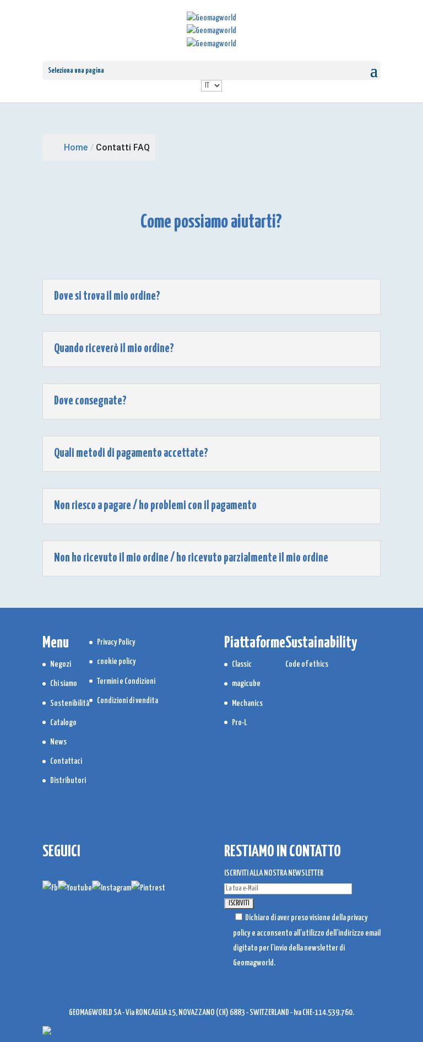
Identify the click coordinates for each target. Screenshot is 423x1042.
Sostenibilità (69, 703)
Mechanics (247, 703)
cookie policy (116, 661)
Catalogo (63, 723)
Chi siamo (63, 683)
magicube (246, 683)
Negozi (60, 664)
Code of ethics (306, 664)
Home (76, 147)
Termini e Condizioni (126, 681)
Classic (242, 664)
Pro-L (239, 723)
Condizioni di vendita (127, 701)
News (58, 742)
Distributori (68, 780)
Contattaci (66, 761)
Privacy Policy (116, 642)
